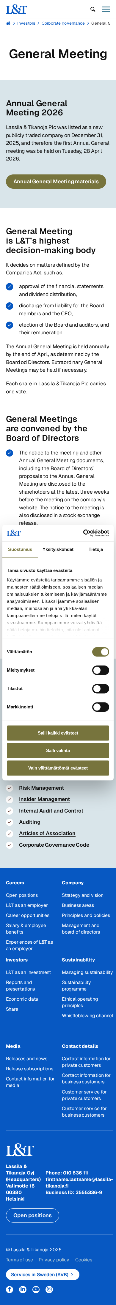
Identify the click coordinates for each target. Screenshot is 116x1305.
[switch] (100, 670)
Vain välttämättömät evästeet (58, 767)
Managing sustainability (87, 972)
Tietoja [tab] (96, 549)
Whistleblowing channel (87, 1015)
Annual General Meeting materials (56, 181)
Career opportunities (27, 915)
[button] (93, 9)
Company (73, 883)
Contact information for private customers (86, 1062)
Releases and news (26, 1059)
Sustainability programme (76, 985)
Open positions (22, 895)
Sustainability (78, 960)
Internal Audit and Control (51, 810)
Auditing (29, 821)
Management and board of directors (81, 928)
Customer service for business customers (84, 1111)
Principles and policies (86, 915)
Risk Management (41, 787)
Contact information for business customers (86, 1078)
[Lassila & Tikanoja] (16, 9)
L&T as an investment (28, 972)
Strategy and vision (83, 895)
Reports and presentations (20, 985)
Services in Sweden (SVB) (39, 1274)
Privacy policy (54, 1260)
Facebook (9, 1289)
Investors (26, 23)
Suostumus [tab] (20, 549)
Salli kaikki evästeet (58, 732)
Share (12, 1009)
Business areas (78, 905)
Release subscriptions (29, 1069)
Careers (15, 883)
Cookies (83, 1260)
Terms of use (19, 1260)
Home (8, 23)
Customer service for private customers (84, 1095)
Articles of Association (47, 833)
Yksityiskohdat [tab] (58, 549)
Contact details (80, 1046)
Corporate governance (63, 23)
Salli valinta (58, 750)
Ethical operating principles (80, 1002)
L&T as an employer (27, 905)
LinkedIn (22, 1289)
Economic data (22, 999)
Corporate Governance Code (54, 844)
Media (13, 1046)
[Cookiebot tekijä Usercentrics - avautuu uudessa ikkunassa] (83, 533)
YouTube (36, 1289)
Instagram (49, 1289)
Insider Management (44, 799)
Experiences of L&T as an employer (29, 945)
